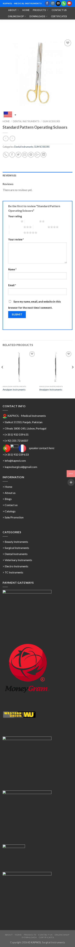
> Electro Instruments (15, 566)
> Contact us (10, 505)
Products (39, 10)
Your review (16, 239)
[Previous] (2, 374)
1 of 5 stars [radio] (13, 221)
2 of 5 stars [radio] (32, 221)
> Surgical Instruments (16, 547)
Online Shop (16, 16)
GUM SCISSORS (51, 121)
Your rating (15, 216)
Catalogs (10, 511)
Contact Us (59, 10)
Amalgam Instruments (14, 389)
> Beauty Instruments (15, 541)
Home (25, 10)
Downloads (37, 16)
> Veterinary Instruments (17, 560)
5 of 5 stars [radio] (16, 232)
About (12, 10)
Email (12, 285)
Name (12, 269)
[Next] (72, 374)
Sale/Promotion (14, 517)
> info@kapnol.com (14, 460)
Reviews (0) (9, 175)
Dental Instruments (26, 121)
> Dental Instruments (15, 553)
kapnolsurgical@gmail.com (21, 466)
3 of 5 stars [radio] (16, 227)
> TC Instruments (13, 572)
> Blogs (7, 498)
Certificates (59, 16)
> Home (7, 486)
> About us (9, 492)
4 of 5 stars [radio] (40, 227)
